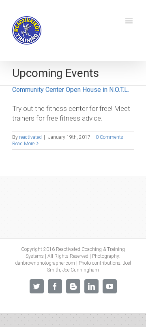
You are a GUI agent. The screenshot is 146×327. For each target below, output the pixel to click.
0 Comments (109, 137)
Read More (23, 144)
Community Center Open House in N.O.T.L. (70, 89)
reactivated (30, 137)
